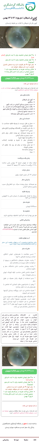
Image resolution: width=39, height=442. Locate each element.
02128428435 (7, 229)
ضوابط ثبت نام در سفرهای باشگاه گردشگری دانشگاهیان (19, 89)
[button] (2, 37)
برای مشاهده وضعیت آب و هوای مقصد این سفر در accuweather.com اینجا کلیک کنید (19, 243)
